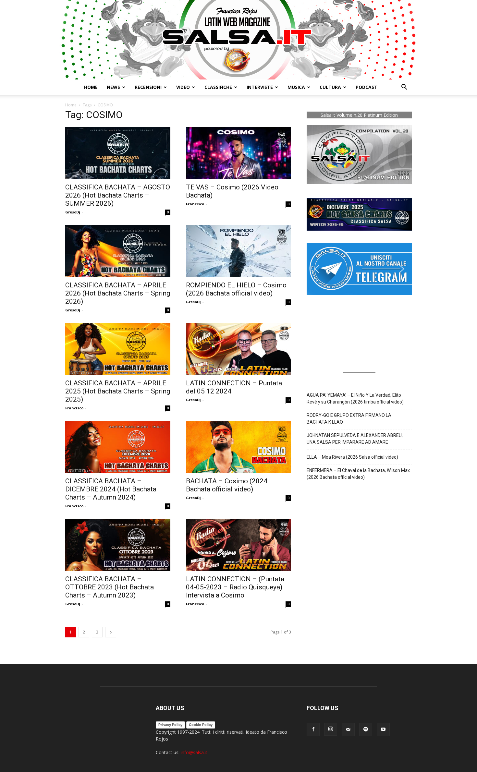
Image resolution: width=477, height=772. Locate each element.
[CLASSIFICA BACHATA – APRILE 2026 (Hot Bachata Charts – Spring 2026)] (117, 251)
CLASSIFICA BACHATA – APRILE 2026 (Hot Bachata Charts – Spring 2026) (117, 293)
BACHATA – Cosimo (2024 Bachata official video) (226, 485)
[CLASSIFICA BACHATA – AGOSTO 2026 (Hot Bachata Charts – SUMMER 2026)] (117, 153)
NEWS (113, 87)
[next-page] (110, 632)
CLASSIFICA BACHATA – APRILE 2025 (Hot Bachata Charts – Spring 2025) (117, 391)
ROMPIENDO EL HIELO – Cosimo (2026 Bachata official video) (236, 289)
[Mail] (348, 729)
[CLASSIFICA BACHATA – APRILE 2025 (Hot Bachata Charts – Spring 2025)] (117, 349)
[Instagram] (330, 729)
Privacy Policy (170, 724)
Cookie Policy (201, 724)
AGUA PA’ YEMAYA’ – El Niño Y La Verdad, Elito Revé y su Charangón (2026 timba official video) (355, 398)
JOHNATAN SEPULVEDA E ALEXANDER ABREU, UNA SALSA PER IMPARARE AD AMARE (355, 439)
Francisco (195, 203)
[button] (404, 88)
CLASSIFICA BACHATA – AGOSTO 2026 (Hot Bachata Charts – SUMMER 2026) (117, 195)
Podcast (366, 87)
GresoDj (72, 212)
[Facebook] (313, 729)
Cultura (330, 87)
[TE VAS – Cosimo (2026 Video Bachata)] (238, 153)
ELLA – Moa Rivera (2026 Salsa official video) (352, 457)
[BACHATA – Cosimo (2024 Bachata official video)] (238, 447)
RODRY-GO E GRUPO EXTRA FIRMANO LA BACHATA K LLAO (349, 419)
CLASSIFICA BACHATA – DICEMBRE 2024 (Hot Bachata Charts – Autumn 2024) (110, 489)
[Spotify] (365, 729)
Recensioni (148, 87)
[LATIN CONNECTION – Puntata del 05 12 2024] (238, 349)
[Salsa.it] (238, 39)
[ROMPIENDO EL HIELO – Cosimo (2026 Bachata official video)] (238, 251)
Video (183, 87)
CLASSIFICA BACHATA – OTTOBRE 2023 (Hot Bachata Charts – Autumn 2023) (109, 587)
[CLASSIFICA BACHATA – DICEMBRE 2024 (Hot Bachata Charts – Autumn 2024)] (117, 447)
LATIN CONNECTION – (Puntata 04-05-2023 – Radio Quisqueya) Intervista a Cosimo (235, 587)
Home (91, 87)
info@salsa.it (194, 752)
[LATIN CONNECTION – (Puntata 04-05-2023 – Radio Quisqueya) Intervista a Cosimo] (238, 545)
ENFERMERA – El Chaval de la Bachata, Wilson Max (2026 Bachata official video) (358, 474)
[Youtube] (383, 729)
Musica (296, 87)
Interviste (260, 87)
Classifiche (218, 87)
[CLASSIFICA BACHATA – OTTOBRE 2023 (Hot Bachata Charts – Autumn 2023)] (117, 545)
